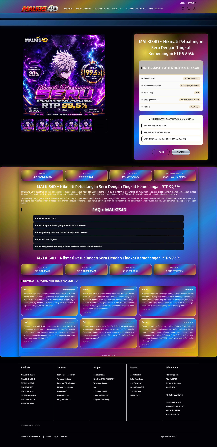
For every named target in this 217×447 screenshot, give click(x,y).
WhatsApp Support (100, 383)
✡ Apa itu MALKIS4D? (45, 218)
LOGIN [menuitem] (182, 3)
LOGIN (161, 152)
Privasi (49, 437)
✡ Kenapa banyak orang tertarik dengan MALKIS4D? (61, 232)
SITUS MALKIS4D (27, 383)
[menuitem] (69, 9)
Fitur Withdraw (63, 395)
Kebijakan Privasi (100, 391)
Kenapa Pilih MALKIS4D (175, 406)
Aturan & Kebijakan (173, 383)
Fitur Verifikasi (135, 391)
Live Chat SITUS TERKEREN (103, 379)
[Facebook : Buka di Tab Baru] (179, 436)
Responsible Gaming (101, 399)
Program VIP (135, 395)
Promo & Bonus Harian (66, 375)
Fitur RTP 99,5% (172, 375)
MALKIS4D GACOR (28, 399)
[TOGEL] (39, 8)
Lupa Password (135, 383)
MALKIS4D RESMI (28, 375)
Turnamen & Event (64, 379)
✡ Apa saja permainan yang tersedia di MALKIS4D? (60, 225)
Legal (56, 437)
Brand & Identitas (172, 415)
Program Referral (64, 399)
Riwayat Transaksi (137, 387)
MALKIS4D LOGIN (28, 379)
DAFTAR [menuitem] (191, 3)
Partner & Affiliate (173, 410)
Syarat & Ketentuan (100, 395)
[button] (188, 8)
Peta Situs (64, 437)
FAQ (95, 387)
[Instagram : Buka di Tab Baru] (189, 436)
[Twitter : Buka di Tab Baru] (184, 436)
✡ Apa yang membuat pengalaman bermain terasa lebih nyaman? (68, 246)
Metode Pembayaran (65, 387)
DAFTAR (181, 152)
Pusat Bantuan (99, 375)
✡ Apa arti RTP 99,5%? (46, 239)
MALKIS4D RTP (27, 387)
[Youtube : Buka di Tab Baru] (194, 436)
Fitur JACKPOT (171, 379)
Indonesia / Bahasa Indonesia (30, 437)
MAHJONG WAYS (27, 404)
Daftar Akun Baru (136, 379)
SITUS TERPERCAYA (28, 395)
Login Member (135, 375)
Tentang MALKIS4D (173, 402)
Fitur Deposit (62, 391)
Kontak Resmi (171, 387)
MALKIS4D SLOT (27, 391)
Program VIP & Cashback (66, 383)
